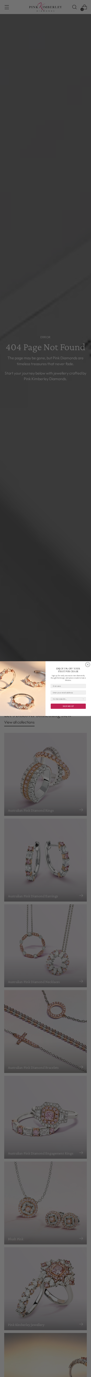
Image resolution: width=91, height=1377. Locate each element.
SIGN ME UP (68, 706)
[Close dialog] (87, 664)
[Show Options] (83, 699)
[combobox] (67, 699)
